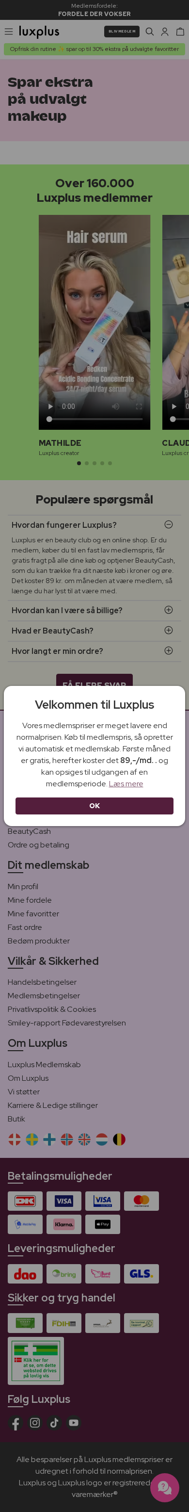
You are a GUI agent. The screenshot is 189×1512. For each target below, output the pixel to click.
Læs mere (126, 784)
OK (94, 805)
